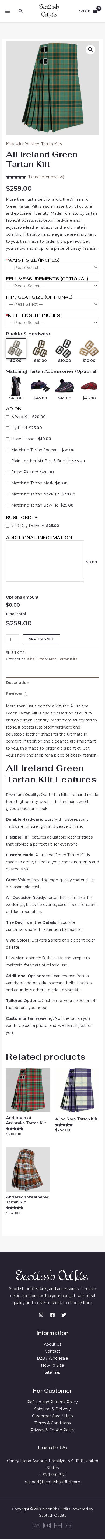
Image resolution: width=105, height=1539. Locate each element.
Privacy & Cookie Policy (53, 1430)
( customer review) (45, 177)
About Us (52, 1344)
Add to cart (41, 639)
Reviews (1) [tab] (17, 693)
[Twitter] (63, 1314)
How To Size (52, 1365)
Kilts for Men (27, 144)
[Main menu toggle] (7, 11)
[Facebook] (52, 1314)
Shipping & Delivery (52, 1409)
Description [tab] (17, 682)
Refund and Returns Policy (52, 1402)
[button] (20, 11)
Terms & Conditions (52, 1423)
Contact (52, 1351)
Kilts (10, 144)
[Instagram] (41, 1314)
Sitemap (53, 1372)
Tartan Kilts (51, 144)
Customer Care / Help (52, 1416)
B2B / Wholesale (52, 1358)
